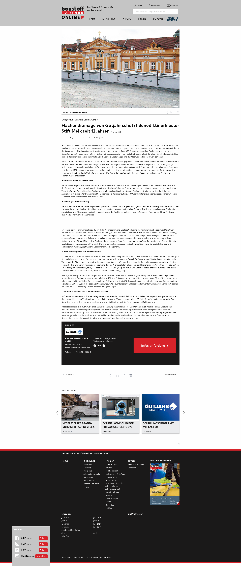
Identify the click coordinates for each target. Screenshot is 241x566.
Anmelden (41, 556)
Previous (57, 414)
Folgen (43, 538)
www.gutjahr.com (105, 341)
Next (184, 414)
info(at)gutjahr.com (108, 338)
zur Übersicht (69, 374)
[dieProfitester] (172, 20)
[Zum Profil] (104, 345)
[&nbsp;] (120, 68)
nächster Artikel (170, 374)
